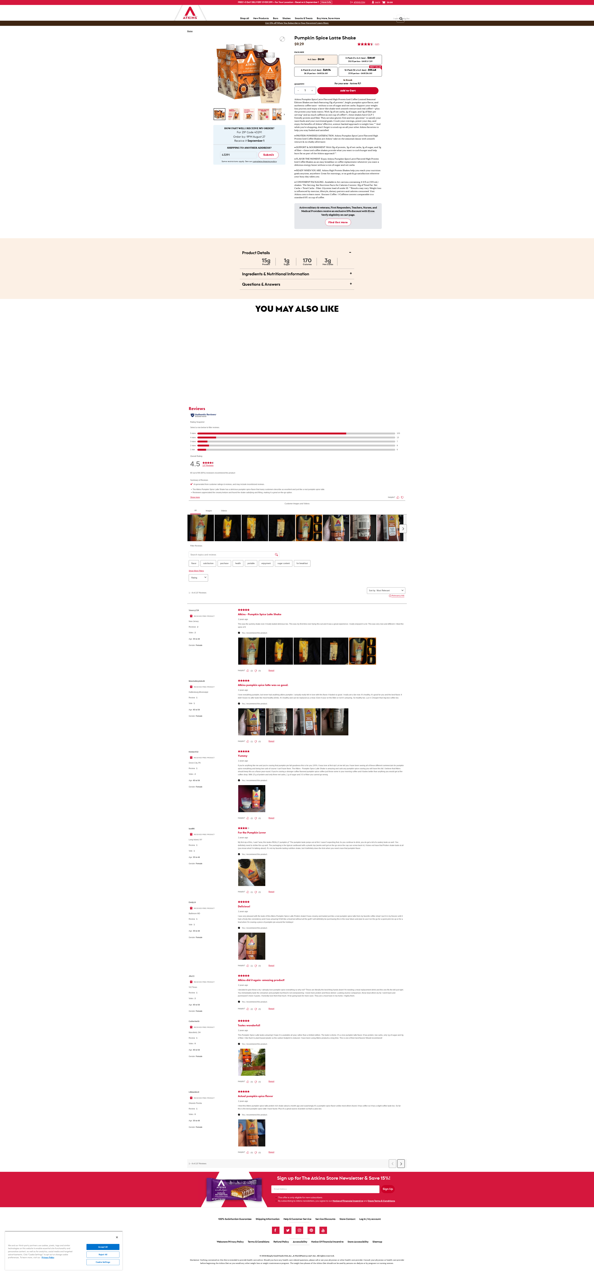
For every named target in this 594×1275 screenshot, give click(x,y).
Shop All (244, 18)
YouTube (323, 1230)
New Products (261, 18)
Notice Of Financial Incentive (327, 1242)
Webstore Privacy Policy (230, 1242)
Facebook (276, 1230)
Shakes (286, 18)
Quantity (299, 84)
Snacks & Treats (304, 18)
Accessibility (300, 1242)
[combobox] (252, 374)
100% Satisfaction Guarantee (235, 1219)
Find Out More (338, 222)
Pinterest (311, 1230)
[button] (219, 114)
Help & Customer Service (297, 1219)
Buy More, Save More (328, 18)
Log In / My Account (370, 1219)
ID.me (371, 211)
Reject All (103, 1254)
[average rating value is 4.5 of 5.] (366, 44)
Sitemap (377, 1242)
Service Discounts (325, 1219)
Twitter (287, 1230)
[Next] (283, 114)
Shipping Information (268, 1219)
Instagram (299, 1230)
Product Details (297, 252)
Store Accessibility (358, 1242)
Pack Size (299, 52)
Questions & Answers (297, 283)
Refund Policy (281, 1242)
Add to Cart (257, 383)
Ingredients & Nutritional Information (297, 273)
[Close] (117, 1237)
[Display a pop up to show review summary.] (264, 357)
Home (190, 31)
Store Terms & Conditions (381, 1201)
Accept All (103, 1247)
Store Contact (347, 1219)
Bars (275, 18)
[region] (64, 1250)
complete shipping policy (265, 161)
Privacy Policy (48, 1257)
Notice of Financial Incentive (348, 1201)
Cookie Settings (103, 1262)
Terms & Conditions (258, 1242)
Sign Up (388, 1189)
